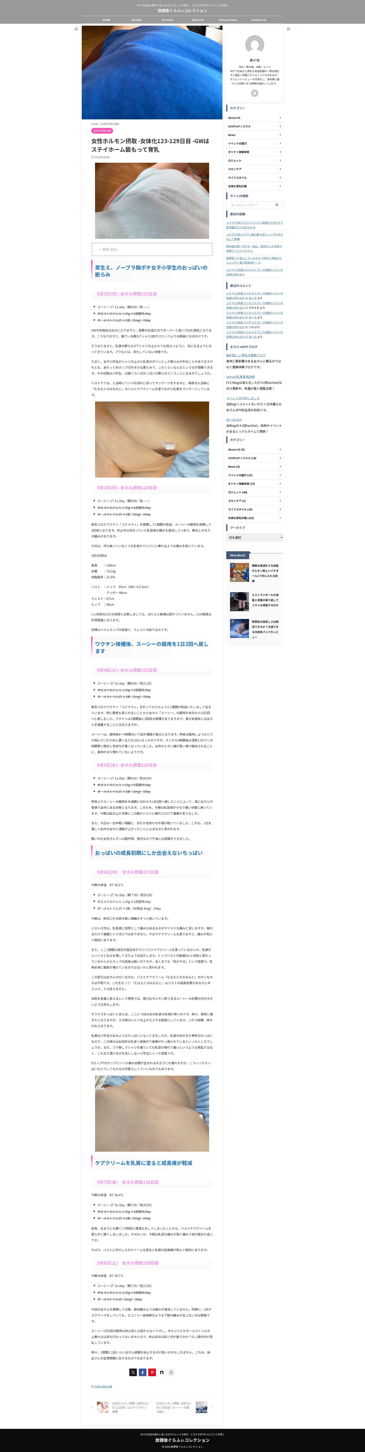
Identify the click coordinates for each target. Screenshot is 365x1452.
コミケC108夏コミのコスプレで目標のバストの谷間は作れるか (254, 272)
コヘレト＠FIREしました (243, 398)
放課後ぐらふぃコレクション (182, 10)
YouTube (167, 20)
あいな (253, 298)
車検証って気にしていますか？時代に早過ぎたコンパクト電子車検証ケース (254, 260)
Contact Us (258, 20)
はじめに (137, 20)
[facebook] (142, 1372)
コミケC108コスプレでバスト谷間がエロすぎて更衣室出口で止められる (254, 225)
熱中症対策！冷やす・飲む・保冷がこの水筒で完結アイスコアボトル (254, 248)
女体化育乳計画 (103, 1386)
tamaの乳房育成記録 (240, 376)
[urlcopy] (171, 1372)
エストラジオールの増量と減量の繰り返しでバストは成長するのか (265, 600)
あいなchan (234, 419)
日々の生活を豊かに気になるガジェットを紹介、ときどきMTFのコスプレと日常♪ (182, 1434)
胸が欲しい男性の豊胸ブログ (246, 355)
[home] (255, 93)
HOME (106, 20)
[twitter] (133, 1372)
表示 (113, 249)
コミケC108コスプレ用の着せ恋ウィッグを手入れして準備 (254, 236)
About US (198, 20)
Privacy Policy (228, 20)
